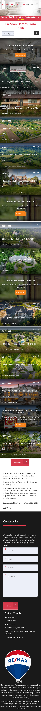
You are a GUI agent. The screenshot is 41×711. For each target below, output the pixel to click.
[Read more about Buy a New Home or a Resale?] (20, 51)
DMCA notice (20, 709)
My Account (29, 4)
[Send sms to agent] (7, 4)
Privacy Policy (24, 698)
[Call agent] (2, 4)
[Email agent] (12, 4)
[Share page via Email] (17, 4)
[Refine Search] (36, 33)
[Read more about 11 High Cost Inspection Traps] (20, 208)
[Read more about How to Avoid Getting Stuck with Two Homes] (20, 418)
